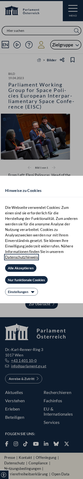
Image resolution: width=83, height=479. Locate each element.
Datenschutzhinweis (21, 257)
